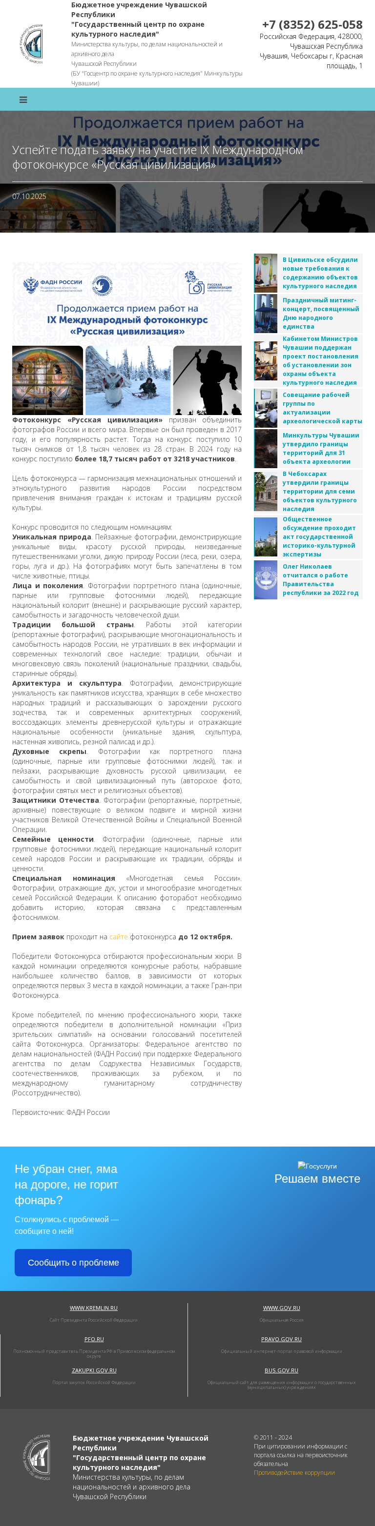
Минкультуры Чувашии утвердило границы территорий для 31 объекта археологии (321, 448)
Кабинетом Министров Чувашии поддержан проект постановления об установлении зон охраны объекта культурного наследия (320, 361)
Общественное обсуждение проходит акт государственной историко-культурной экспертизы (319, 536)
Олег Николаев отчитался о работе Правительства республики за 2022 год (320, 579)
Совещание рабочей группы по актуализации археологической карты (322, 408)
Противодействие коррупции (294, 1472)
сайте (118, 936)
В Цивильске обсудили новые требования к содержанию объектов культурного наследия (320, 273)
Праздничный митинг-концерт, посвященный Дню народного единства (321, 313)
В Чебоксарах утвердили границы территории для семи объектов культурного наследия (320, 491)
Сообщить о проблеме (73, 1263)
